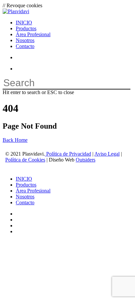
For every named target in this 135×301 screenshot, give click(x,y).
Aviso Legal (107, 154)
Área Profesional (33, 190)
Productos (26, 185)
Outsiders (85, 160)
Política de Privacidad (68, 154)
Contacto (25, 202)
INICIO (24, 179)
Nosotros (25, 196)
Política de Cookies (25, 160)
